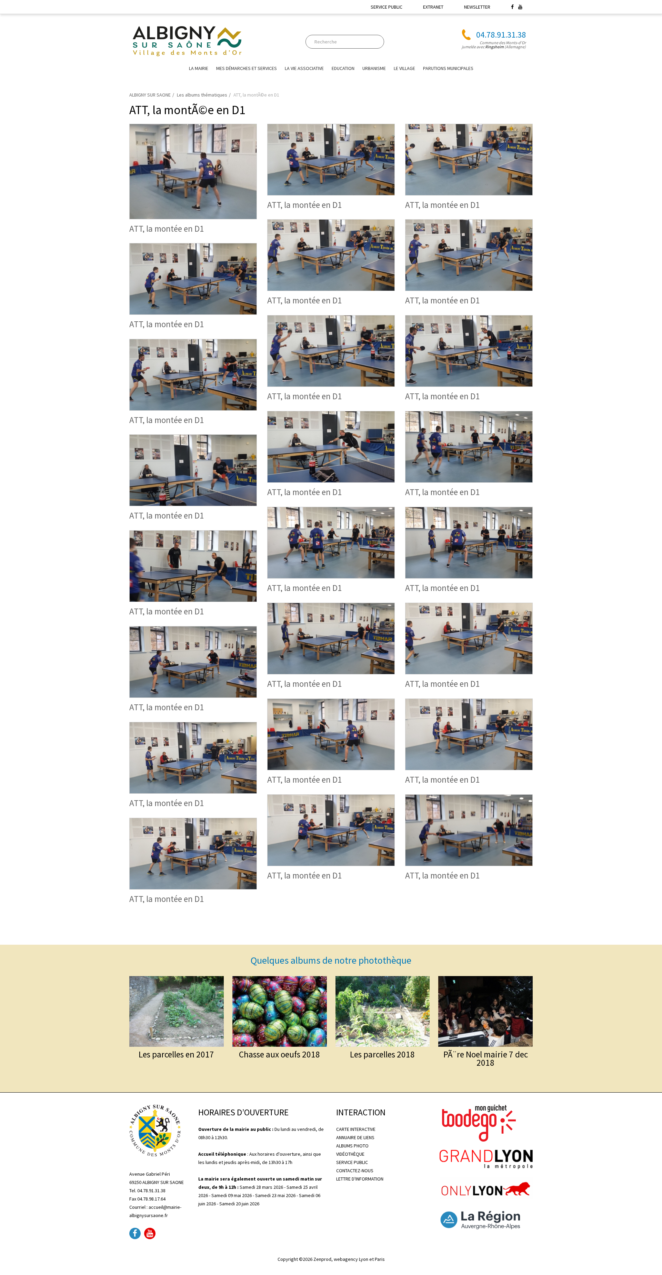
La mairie (198, 68)
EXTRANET (433, 7)
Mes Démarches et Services (246, 68)
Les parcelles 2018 (382, 1054)
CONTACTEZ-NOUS (354, 1170)
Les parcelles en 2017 (176, 1054)
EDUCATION (343, 68)
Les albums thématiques (202, 95)
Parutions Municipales (448, 68)
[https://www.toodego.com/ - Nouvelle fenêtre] (478, 1123)
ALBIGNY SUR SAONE (150, 95)
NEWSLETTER (477, 7)
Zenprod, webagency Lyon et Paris (349, 1259)
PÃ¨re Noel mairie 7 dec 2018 (485, 1058)
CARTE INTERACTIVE (355, 1129)
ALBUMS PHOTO (352, 1146)
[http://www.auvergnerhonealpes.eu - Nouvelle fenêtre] (486, 1219)
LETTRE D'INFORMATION (359, 1179)
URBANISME (374, 68)
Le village (404, 68)
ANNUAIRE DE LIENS (355, 1137)
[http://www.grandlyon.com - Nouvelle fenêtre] (486, 1159)
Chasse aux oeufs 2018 (279, 1054)
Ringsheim (494, 46)
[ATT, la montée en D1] (193, 171)
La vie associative (304, 68)
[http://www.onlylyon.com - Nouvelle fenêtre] (486, 1188)
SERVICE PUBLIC (386, 7)
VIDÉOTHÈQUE (350, 1154)
